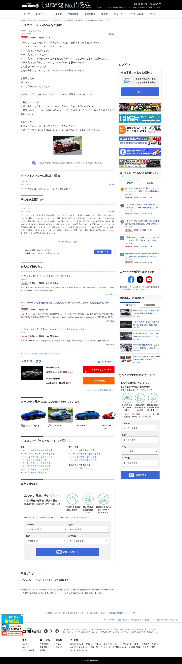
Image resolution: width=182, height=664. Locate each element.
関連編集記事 (150, 305)
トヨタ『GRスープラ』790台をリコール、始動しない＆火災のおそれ (146, 323)
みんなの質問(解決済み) (67, 20)
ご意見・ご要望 (149, 647)
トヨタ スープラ (31, 361)
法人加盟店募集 (135, 647)
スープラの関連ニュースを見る (36, 469)
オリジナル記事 (136, 14)
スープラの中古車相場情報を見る (86, 453)
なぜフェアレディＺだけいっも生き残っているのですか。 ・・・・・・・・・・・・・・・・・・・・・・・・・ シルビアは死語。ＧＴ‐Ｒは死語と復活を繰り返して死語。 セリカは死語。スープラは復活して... (67, 276)
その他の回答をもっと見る (68, 242)
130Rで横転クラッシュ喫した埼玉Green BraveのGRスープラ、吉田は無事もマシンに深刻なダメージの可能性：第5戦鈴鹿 (146, 335)
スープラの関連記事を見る (34, 472)
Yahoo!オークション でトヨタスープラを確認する (45, 580)
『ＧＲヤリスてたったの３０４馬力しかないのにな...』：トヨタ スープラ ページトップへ (143, 620)
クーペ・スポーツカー (81, 468)
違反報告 (111, 34)
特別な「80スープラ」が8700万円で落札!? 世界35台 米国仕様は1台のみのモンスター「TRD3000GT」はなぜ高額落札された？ (146, 312)
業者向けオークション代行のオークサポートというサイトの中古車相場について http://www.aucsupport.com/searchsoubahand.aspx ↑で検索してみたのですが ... (142, 255)
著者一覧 (94, 647)
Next (114, 414)
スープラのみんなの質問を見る (36, 466)
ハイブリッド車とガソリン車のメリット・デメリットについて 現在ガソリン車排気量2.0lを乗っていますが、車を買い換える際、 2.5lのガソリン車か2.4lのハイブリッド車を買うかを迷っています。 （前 (142, 190)
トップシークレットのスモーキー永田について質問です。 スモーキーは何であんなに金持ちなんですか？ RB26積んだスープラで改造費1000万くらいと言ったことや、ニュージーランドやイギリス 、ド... (142, 206)
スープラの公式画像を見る (34, 460)
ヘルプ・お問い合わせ (78, 650)
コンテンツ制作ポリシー (79, 647)
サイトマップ (105, 647)
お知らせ (98, 644)
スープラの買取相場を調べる (84, 460)
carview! (23, 20)
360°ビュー (41, 14)
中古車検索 (73, 14)
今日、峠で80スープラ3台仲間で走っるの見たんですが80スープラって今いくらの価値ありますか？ (65, 303)
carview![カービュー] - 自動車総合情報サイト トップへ (113, 613)
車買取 (104, 14)
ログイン (137, 4)
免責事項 (155, 644)
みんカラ (59, 647)
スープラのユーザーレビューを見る (38, 453)
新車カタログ (32, 20)
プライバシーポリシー (112, 644)
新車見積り (90, 14)
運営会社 (89, 644)
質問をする (103, 252)
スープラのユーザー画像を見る (36, 463)
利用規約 (145, 644)
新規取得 (145, 4)
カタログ (57, 14)
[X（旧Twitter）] (51, 631)
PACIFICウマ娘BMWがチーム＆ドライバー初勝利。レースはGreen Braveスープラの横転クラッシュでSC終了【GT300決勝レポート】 (146, 346)
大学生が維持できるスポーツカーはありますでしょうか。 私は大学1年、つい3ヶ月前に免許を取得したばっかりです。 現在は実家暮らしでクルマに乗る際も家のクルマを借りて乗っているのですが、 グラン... (142, 239)
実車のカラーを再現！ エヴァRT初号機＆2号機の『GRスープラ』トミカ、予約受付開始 (146, 358)
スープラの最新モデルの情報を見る (38, 450)
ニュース (118, 14)
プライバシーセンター (131, 644)
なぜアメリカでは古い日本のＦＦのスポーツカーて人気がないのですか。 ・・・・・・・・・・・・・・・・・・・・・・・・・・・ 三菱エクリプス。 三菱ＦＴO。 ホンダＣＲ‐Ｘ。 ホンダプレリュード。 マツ (67, 329)
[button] (104, 361)
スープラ (55, 20)
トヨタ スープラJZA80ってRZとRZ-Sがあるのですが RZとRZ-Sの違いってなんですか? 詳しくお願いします (142, 222)
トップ (27, 14)
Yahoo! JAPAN (155, 4)
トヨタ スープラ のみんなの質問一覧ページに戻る (41, 354)
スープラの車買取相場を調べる (101, 390)
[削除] (22, 614)
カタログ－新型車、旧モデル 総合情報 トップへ (65, 613)
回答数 (150, 183)
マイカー (154, 14)
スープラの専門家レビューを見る (37, 457)
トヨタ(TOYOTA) (44, 20)
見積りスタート (71, 552)
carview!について (76, 644)
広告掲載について (119, 647)
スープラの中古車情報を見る (84, 450)
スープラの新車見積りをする (84, 457)
